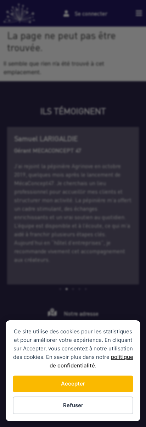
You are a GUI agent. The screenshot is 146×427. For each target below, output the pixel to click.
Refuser (73, 405)
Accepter (73, 383)
